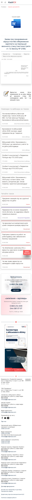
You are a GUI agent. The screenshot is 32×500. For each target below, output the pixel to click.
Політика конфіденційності (8, 497)
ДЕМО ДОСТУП (27, 252)
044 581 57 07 (16, 308)
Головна (3, 7)
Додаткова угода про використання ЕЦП (12, 494)
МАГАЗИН (16, 290)
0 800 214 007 (5, 428)
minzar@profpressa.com (8, 399)
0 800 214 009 (16, 306)
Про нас (3, 421)
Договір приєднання (7, 486)
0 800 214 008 (5, 433)
